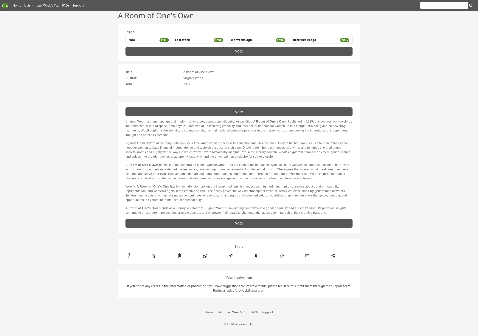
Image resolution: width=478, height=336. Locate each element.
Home (17, 5)
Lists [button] (27, 5)
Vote (239, 51)
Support (78, 5)
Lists (219, 312)
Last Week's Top (48, 5)
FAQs (65, 5)
